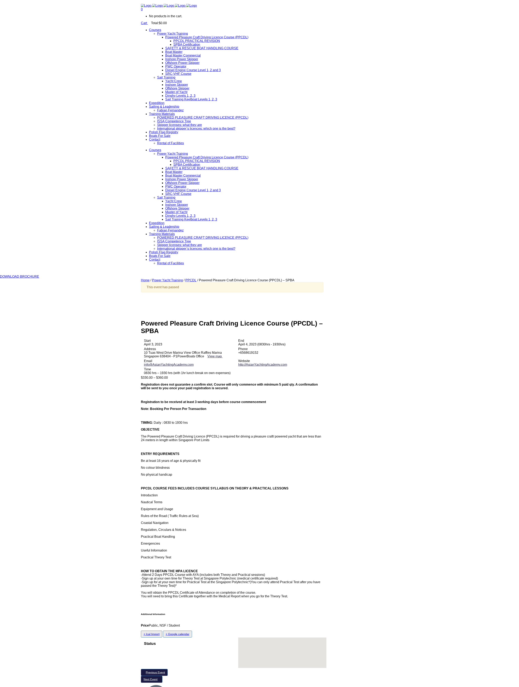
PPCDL (190, 280)
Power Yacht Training (167, 280)
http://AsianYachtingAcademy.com (262, 364)
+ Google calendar (177, 634)
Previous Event (155, 672)
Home (145, 280)
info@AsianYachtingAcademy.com (169, 364)
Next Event (151, 679)
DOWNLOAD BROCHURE (19, 276)
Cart (144, 23)
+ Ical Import (152, 634)
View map (215, 356)
